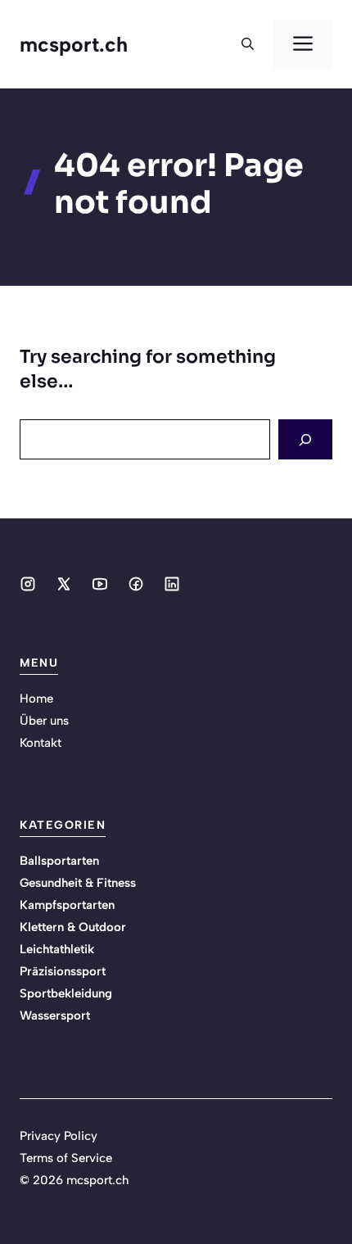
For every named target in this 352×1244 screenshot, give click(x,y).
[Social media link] (28, 584)
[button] (247, 44)
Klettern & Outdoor (73, 927)
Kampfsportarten (67, 905)
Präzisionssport (63, 971)
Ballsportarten (59, 860)
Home (36, 698)
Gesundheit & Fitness (78, 882)
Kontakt (40, 742)
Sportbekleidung (66, 993)
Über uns (44, 720)
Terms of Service (66, 1158)
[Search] (305, 439)
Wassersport (55, 1015)
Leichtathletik (57, 949)
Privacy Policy (58, 1136)
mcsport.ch (74, 44)
